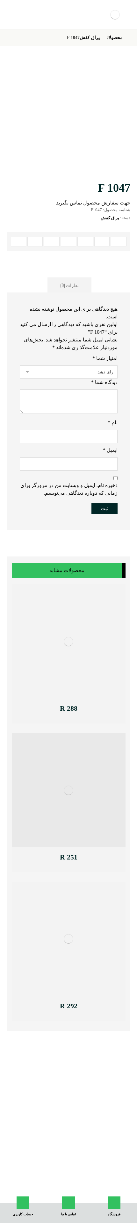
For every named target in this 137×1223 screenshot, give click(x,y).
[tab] (69, 284)
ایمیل (110, 450)
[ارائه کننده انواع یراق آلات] (115, 14)
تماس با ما (71, 1189)
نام (113, 422)
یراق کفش (110, 217)
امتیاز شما (105, 358)
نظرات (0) (69, 285)
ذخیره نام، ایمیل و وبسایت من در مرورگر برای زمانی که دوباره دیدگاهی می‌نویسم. (69, 489)
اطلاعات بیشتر (50, 709)
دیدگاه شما (104, 382)
